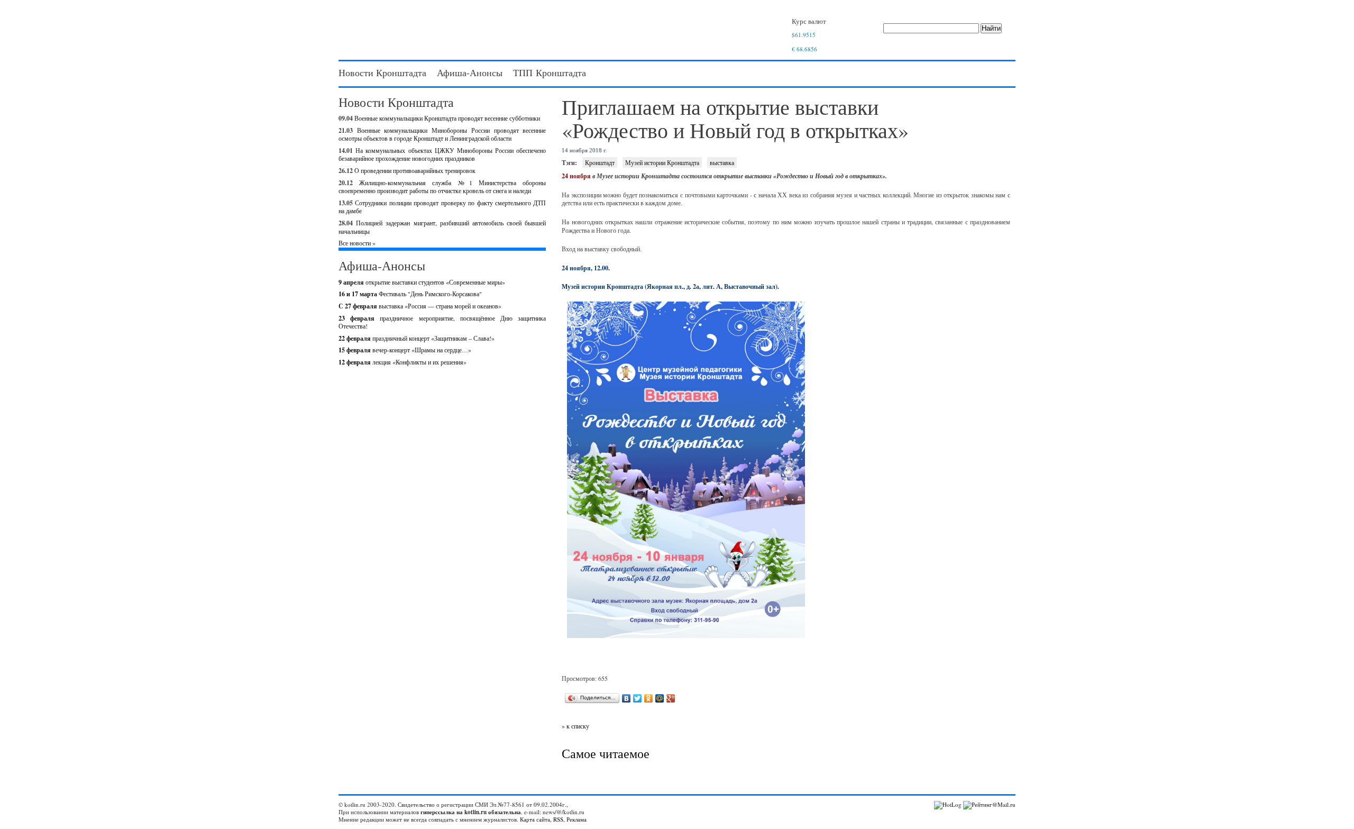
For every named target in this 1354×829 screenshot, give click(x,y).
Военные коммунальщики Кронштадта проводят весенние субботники (447, 118)
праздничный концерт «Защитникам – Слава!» (416, 338)
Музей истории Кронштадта (662, 162)
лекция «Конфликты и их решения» (402, 362)
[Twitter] (637, 698)
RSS (558, 819)
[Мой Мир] (659, 698)
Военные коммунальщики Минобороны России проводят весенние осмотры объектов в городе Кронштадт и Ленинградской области (442, 134)
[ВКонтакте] (626, 698)
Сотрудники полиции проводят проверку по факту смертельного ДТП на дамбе (442, 206)
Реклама (576, 819)
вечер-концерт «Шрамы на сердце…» (404, 349)
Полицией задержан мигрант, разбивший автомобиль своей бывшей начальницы (442, 226)
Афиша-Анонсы (469, 72)
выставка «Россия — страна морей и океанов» (419, 306)
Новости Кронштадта (382, 72)
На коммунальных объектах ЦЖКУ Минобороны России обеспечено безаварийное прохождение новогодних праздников (442, 154)
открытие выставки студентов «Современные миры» (421, 282)
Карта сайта (535, 819)
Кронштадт (600, 162)
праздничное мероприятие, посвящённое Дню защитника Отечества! (442, 322)
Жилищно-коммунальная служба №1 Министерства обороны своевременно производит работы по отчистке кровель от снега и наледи (442, 186)
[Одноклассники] (648, 698)
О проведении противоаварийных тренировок (414, 170)
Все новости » (357, 243)
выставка (722, 162)
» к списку (575, 726)
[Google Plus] (670, 698)
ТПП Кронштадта (549, 72)
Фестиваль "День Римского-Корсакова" (410, 293)
